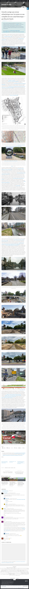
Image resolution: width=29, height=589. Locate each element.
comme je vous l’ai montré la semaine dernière (13, 394)
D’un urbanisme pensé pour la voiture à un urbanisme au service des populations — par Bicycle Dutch (20, 462)
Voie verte (16, 574)
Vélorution (27, 574)
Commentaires (5, 490)
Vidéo (14, 467)
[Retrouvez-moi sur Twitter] (25, 581)
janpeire (5, 508)
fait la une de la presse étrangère (10, 396)
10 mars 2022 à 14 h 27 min (13, 533)
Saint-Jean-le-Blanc (6, 573)
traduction (7, 30)
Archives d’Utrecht (22, 429)
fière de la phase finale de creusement (12, 245)
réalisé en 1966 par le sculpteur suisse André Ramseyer (11, 160)
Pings (11, 490)
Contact (17, 578)
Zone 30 (10, 575)
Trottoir (4, 574)
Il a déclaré (17, 185)
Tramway (1, 574)
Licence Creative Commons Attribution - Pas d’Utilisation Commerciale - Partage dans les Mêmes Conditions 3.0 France (8, 583)
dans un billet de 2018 (22, 389)
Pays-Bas (9, 467)
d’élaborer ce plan (11, 80)
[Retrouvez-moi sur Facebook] (26, 581)
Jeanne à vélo (6, 4)
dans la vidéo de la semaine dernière (7, 397)
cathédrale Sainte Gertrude (20, 270)
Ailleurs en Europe (5, 8)
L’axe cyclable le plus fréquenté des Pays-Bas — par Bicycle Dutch (5, 483)
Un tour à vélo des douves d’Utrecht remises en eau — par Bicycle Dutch (5, 462)
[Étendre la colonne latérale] (28, 8)
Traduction (12, 467)
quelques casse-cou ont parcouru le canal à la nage (12, 395)
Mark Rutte (23, 528)
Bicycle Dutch (21, 31)
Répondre (7, 502)
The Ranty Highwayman (18, 573)
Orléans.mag (8, 571)
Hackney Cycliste (21, 304)
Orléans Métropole (14, 571)
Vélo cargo (20, 574)
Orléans (3, 571)
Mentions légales (12, 578)
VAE (8, 574)
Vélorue (23, 574)
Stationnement (11, 573)
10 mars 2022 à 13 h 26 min (8, 521)
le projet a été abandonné (13, 95)
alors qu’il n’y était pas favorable (13, 81)
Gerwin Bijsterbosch (22, 271)
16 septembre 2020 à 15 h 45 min (10, 508)
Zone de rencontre (14, 575)
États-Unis (18, 575)
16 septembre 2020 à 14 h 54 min (13, 498)
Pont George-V (8, 572)
